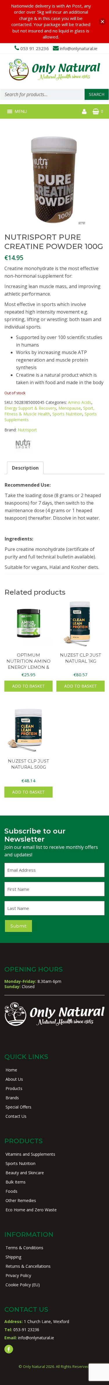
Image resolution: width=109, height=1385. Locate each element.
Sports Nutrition (67, 414)
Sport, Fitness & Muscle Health (49, 411)
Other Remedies (21, 1200)
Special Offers (18, 1107)
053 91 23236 (34, 48)
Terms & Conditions (24, 1247)
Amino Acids (79, 402)
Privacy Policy (18, 1275)
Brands (12, 1097)
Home (11, 1070)
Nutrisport (27, 430)
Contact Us (16, 1116)
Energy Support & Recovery (30, 408)
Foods (11, 1191)
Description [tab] (25, 468)
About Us (14, 1079)
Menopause (69, 408)
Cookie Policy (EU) (23, 1284)
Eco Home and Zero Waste (31, 1209)
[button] (21, 111)
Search (96, 94)
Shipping (13, 1257)
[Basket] (95, 111)
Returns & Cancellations (28, 1266)
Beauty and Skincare (25, 1172)
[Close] (102, 21)
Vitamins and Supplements (30, 1154)
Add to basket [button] (28, 686)
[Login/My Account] (84, 111)
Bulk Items (16, 1182)
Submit (18, 926)
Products (14, 1088)
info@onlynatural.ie (78, 48)
